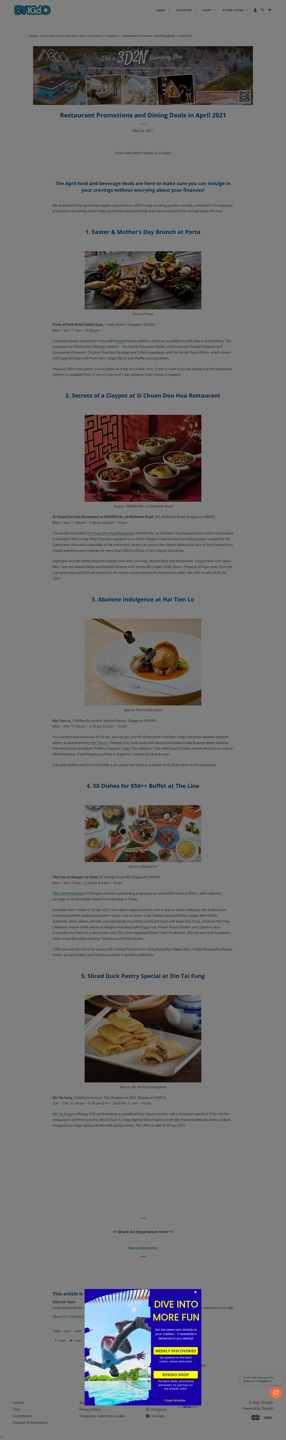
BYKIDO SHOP (175, 1374)
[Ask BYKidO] (275, 1392)
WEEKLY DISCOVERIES (175, 1350)
